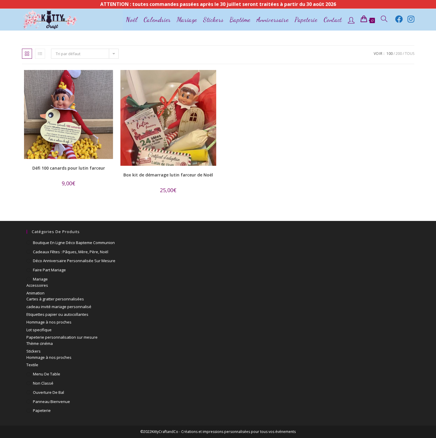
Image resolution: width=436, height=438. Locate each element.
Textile (32, 364)
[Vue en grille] (27, 54)
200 (399, 53)
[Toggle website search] (384, 20)
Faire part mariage (49, 270)
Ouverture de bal (48, 392)
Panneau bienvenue (51, 401)
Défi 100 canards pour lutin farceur (68, 168)
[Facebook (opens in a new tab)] (399, 19)
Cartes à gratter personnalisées (55, 299)
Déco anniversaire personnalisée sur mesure (74, 260)
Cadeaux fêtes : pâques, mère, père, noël (70, 251)
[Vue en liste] (40, 54)
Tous (409, 53)
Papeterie (42, 410)
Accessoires (37, 285)
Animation (35, 293)
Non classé (43, 383)
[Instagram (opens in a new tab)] (411, 19)
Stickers (33, 351)
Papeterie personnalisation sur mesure (62, 337)
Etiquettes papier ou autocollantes (57, 314)
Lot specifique (39, 329)
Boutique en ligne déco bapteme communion (74, 242)
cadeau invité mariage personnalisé (58, 306)
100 (389, 53)
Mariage (40, 279)
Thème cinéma (39, 343)
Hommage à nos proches (48, 322)
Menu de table (46, 374)
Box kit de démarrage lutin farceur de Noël (168, 175)
